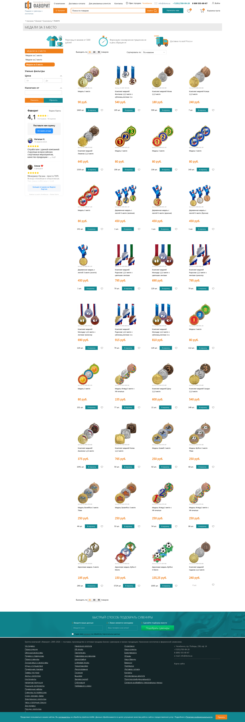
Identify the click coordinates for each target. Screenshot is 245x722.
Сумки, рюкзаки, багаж (34, 695)
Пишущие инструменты (35, 685)
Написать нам (173, 10)
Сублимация (80, 682)
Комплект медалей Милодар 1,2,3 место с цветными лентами (161, 272)
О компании (59, 3)
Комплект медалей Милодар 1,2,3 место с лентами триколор (86, 332)
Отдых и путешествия (34, 666)
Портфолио (129, 666)
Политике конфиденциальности (199, 717)
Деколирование (81, 669)
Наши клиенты (130, 649)
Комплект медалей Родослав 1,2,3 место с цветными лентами (123, 272)
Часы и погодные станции (35, 702)
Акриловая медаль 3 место (88, 567)
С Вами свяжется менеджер (120, 622)
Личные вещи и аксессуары (36, 662)
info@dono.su (164, 3)
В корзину (92, 110)
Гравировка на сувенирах (85, 656)
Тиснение (79, 672)
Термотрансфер (81, 666)
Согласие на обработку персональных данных (143, 682)
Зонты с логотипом (33, 676)
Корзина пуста (213, 10)
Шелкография (80, 659)
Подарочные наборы (33, 689)
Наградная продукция (34, 682)
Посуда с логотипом (33, 709)
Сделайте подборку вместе (154, 622)
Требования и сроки (83, 685)
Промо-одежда (31, 649)
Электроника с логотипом (35, 699)
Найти (150, 10)
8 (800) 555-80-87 (181, 652)
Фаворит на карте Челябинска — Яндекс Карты (44, 194)
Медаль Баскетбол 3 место (125, 507)
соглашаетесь (64, 717)
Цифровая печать (82, 662)
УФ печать (79, 649)
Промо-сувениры (32, 659)
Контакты (118, 3)
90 (99, 52)
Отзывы (127, 656)
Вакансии (128, 662)
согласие (87, 634)
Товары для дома (32, 672)
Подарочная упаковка (34, 669)
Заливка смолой (81, 679)
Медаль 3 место (84, 91)
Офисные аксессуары (34, 652)
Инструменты (30, 679)
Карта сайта (179, 663)
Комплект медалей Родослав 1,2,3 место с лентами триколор (198, 272)
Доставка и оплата (77, 3)
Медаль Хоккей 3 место (161, 448)
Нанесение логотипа (83, 646)
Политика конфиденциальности (137, 679)
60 (94, 52)
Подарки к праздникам (34, 656)
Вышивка (78, 676)
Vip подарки (30, 646)
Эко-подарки (30, 705)
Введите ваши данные (82, 622)
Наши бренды (130, 659)
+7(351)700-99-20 (181, 3)
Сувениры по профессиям (36, 692)
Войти (217, 3)
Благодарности (130, 652)
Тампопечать (80, 652)
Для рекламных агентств (100, 3)
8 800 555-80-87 (199, 3)
